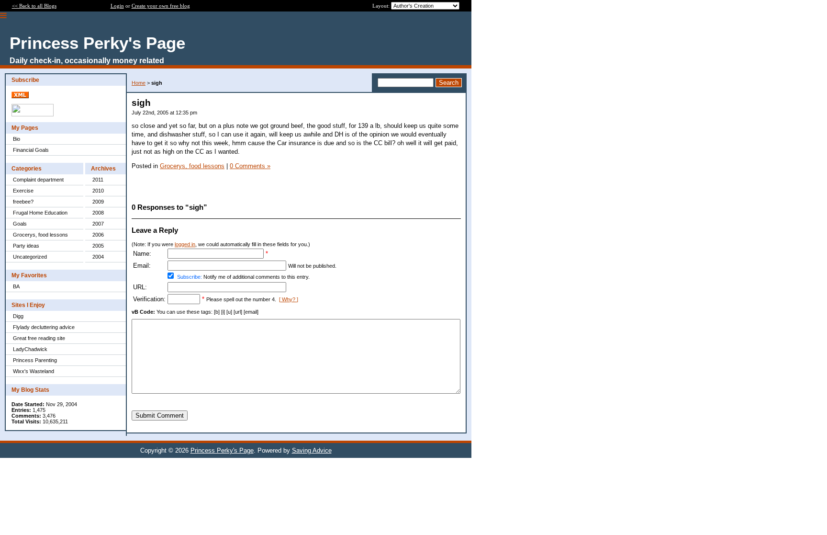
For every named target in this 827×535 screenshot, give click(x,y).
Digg (18, 316)
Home (138, 83)
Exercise (23, 191)
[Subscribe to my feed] (20, 96)
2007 (98, 224)
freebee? (23, 202)
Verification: (149, 299)
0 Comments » (250, 166)
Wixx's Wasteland (33, 371)
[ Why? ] (288, 299)
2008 (98, 213)
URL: (140, 287)
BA (16, 286)
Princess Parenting (35, 360)
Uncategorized (30, 257)
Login (117, 6)
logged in (185, 244)
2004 (98, 257)
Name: (142, 253)
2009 (98, 202)
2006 (98, 235)
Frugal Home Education (40, 213)
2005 (98, 246)
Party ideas (26, 246)
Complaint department (38, 179)
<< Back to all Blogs (34, 6)
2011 (97, 179)
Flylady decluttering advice (44, 327)
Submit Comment (159, 415)
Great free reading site (39, 338)
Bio (16, 139)
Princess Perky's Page (222, 450)
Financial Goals (31, 150)
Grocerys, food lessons (40, 235)
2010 (98, 191)
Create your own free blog (161, 6)
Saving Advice (312, 450)
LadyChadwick (30, 349)
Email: (142, 265)
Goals (20, 224)
